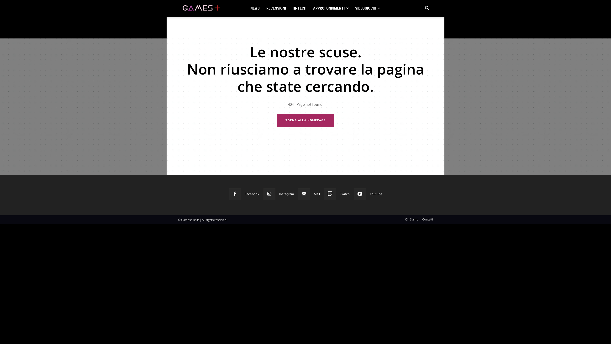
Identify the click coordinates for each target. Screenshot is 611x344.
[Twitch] (330, 194)
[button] (427, 8)
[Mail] (304, 194)
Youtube (376, 194)
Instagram (286, 194)
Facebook (252, 194)
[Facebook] (235, 194)
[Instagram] (269, 194)
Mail (317, 194)
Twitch (345, 194)
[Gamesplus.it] (201, 8)
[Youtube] (360, 194)
